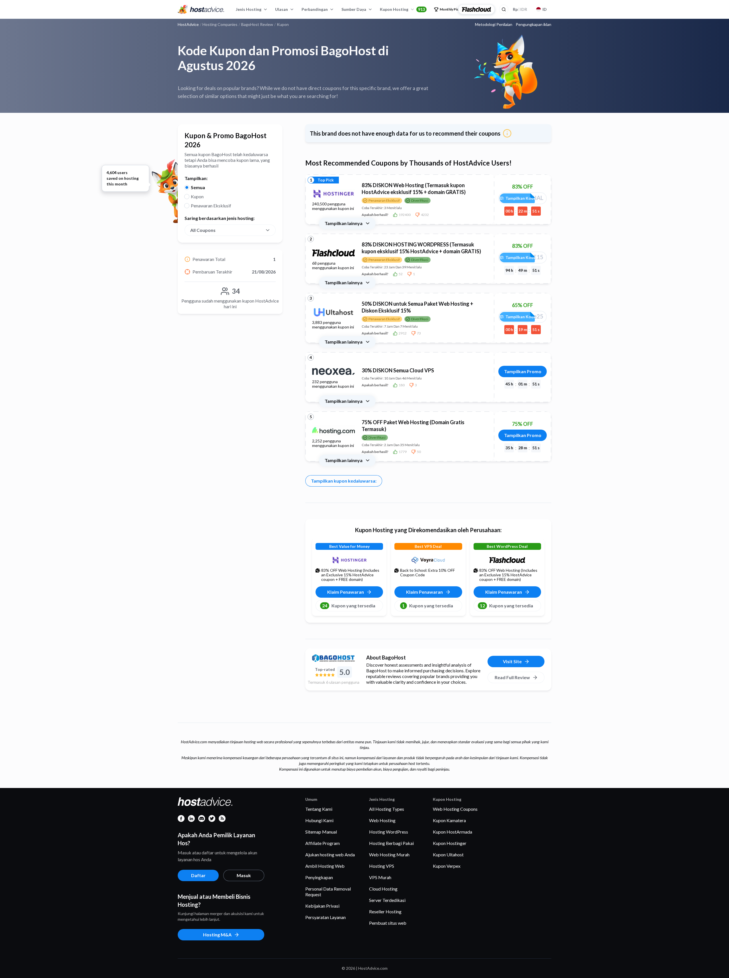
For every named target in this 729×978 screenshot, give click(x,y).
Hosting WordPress (388, 831)
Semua (198, 187)
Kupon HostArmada (452, 831)
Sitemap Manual (321, 831)
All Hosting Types (386, 809)
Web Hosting (382, 820)
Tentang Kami (318, 809)
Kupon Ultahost (448, 854)
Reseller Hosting (385, 911)
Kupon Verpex (446, 866)
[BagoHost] (333, 658)
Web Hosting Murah (389, 854)
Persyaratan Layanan (325, 917)
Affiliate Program (322, 843)
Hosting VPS (381, 866)
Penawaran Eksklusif (211, 205)
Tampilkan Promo (522, 371)
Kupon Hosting (402, 9)
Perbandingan (315, 9)
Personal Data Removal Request (328, 891)
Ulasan (281, 9)
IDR (520, 9)
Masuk (244, 875)
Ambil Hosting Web (325, 866)
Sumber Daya (353, 9)
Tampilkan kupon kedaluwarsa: (343, 480)
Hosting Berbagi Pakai (391, 843)
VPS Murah (380, 877)
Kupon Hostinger (449, 843)
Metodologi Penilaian (493, 24)
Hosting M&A (217, 934)
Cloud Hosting (383, 888)
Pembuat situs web (387, 923)
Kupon (197, 196)
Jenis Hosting (248, 9)
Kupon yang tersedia (348, 605)
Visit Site (512, 661)
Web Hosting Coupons (455, 809)
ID (544, 9)
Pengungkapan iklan (533, 24)
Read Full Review (512, 677)
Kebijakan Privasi (322, 905)
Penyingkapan (319, 877)
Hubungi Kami (319, 820)
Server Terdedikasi (387, 900)
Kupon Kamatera (449, 820)
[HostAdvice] (201, 9)
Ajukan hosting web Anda (330, 854)
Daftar (198, 875)
